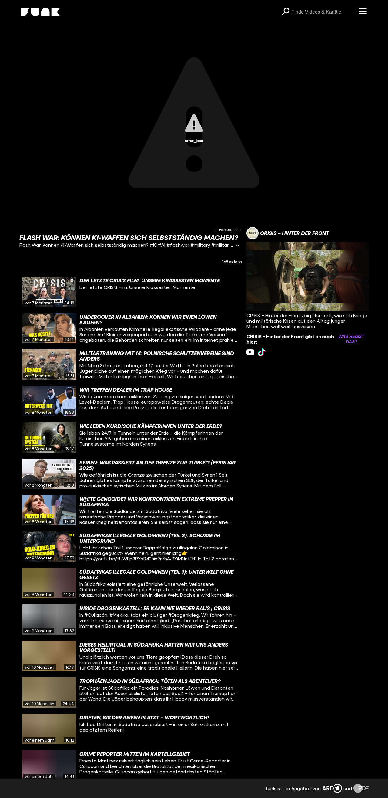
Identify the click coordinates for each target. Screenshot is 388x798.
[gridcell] (130, 292)
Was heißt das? (351, 339)
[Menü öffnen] (362, 11)
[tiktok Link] (262, 352)
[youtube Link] (250, 352)
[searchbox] (322, 12)
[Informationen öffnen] (238, 246)
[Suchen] (285, 12)
